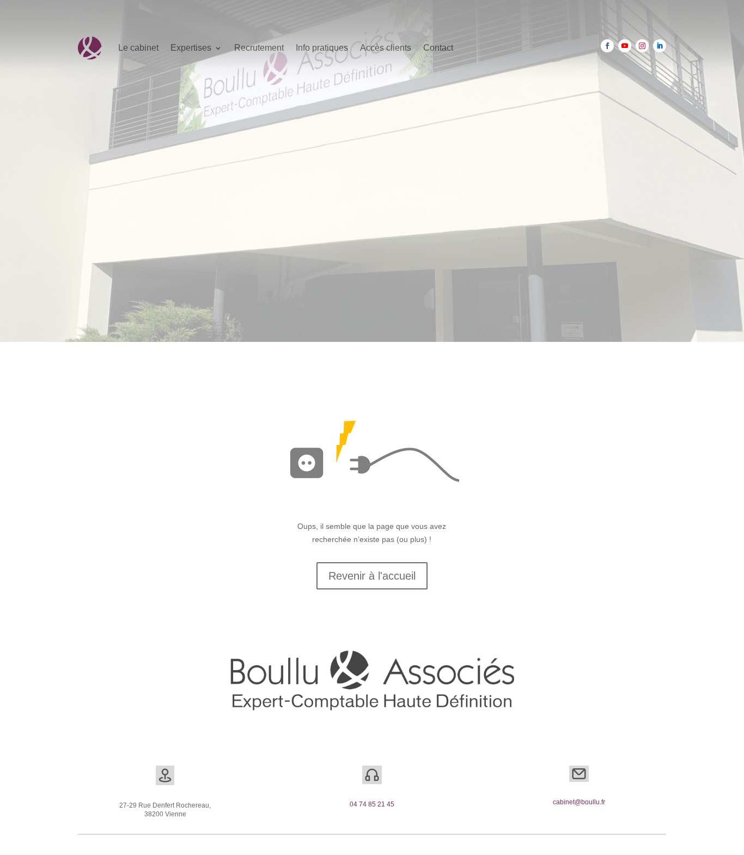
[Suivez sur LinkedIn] (659, 45)
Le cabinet (138, 47)
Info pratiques (322, 47)
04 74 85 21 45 (372, 804)
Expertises (190, 47)
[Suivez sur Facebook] (607, 45)
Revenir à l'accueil (372, 576)
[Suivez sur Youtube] (624, 45)
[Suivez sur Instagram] (642, 45)
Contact (438, 47)
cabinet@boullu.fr (579, 802)
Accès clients (385, 47)
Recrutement (259, 47)
